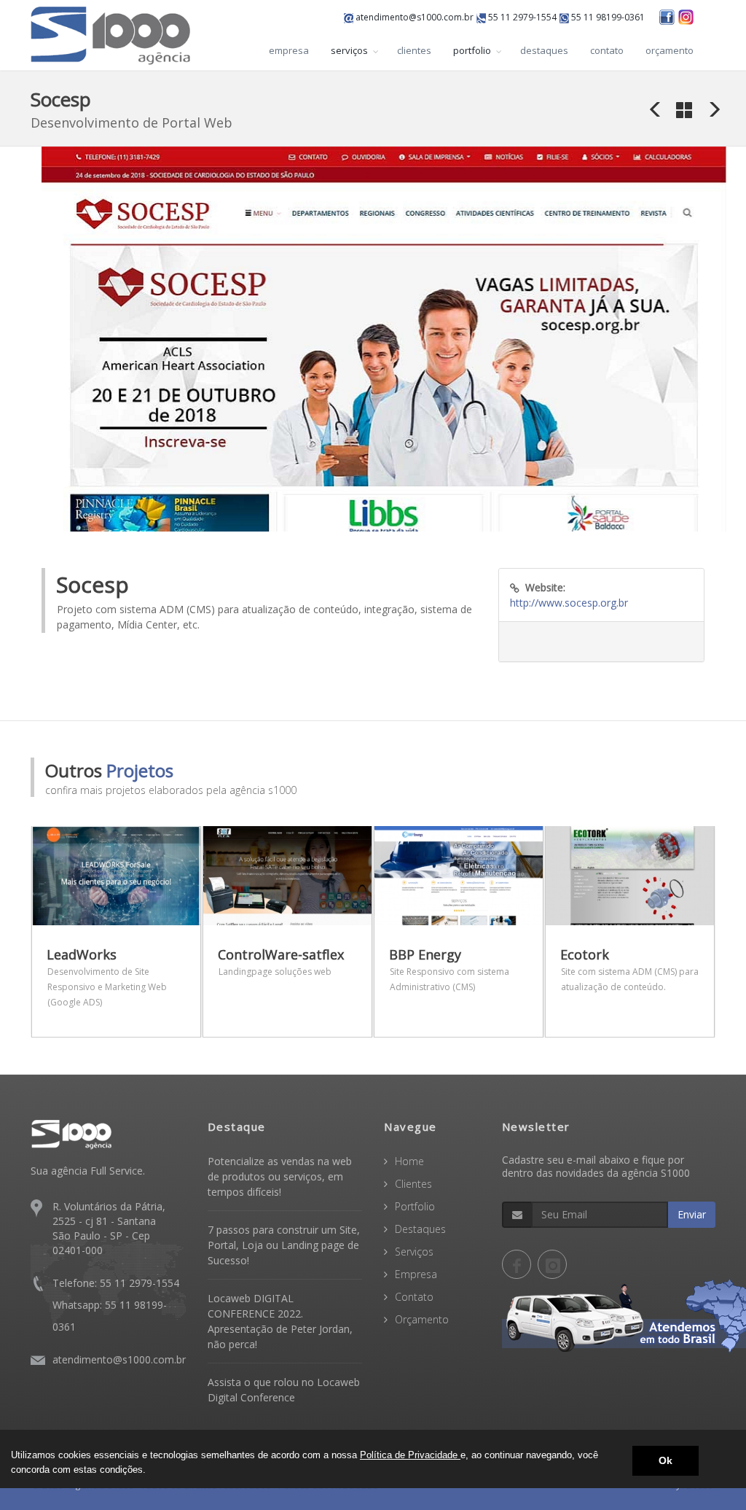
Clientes (413, 1184)
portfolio (472, 50)
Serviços (414, 1251)
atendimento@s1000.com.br (413, 17)
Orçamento (422, 1319)
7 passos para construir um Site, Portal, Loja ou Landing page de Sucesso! (284, 1245)
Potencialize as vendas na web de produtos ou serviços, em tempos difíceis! (280, 1176)
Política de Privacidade (410, 1454)
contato (607, 50)
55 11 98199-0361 (607, 17)
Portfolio (415, 1206)
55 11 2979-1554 (521, 17)
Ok (665, 1460)
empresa (289, 50)
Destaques (420, 1229)
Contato (414, 1297)
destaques (544, 50)
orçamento (669, 50)
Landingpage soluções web (275, 971)
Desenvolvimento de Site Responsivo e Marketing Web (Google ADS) (107, 986)
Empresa (416, 1274)
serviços (349, 50)
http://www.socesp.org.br (569, 603)
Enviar (692, 1214)
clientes (414, 50)
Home (409, 1161)
